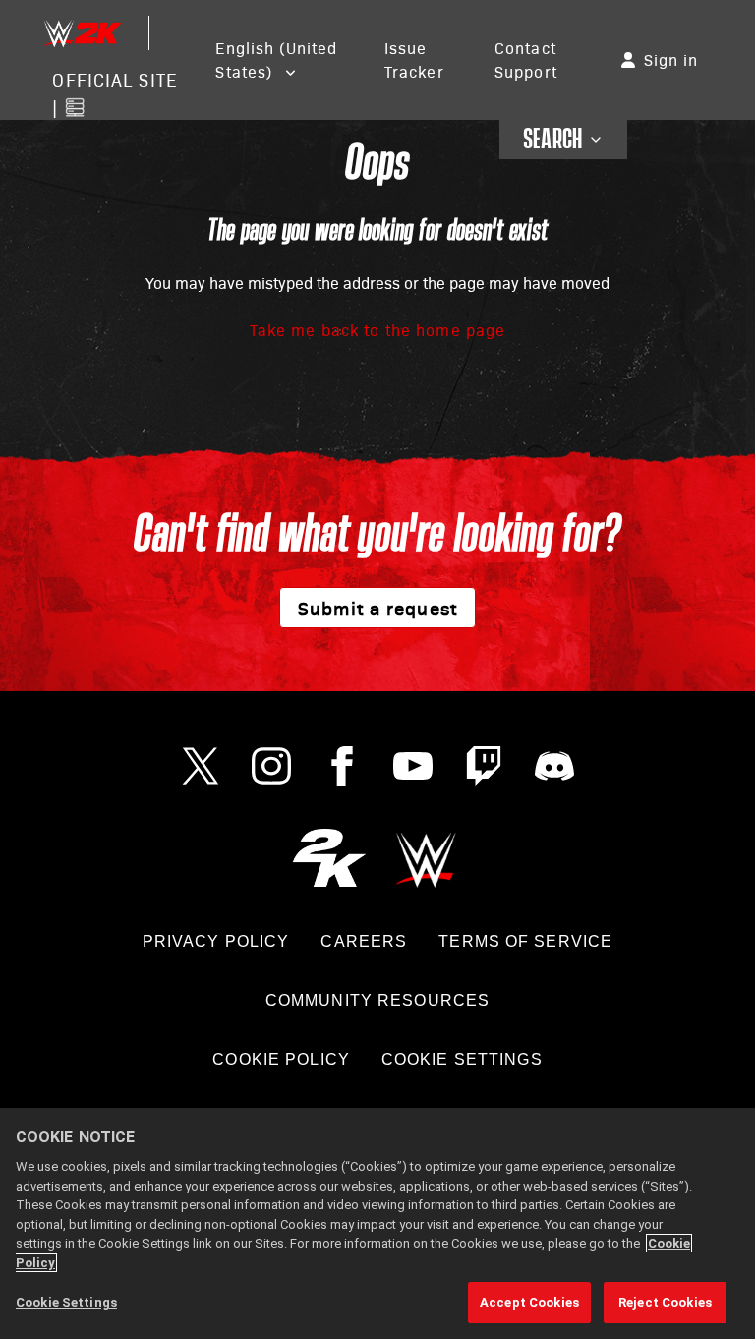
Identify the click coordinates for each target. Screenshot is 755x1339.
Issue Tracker (414, 59)
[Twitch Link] (483, 766)
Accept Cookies (529, 1302)
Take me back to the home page (377, 330)
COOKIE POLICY (281, 1059)
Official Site (114, 79)
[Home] (81, 33)
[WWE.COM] (426, 858)
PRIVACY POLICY (216, 941)
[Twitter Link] (200, 766)
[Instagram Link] (271, 766)
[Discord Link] (554, 766)
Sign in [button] (671, 59)
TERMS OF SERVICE (525, 941)
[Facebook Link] (342, 766)
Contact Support (525, 59)
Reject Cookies (665, 1302)
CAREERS (363, 941)
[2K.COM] (329, 858)
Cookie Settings (462, 1059)
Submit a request (377, 607)
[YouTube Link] (413, 766)
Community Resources (377, 1000)
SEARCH (553, 139)
